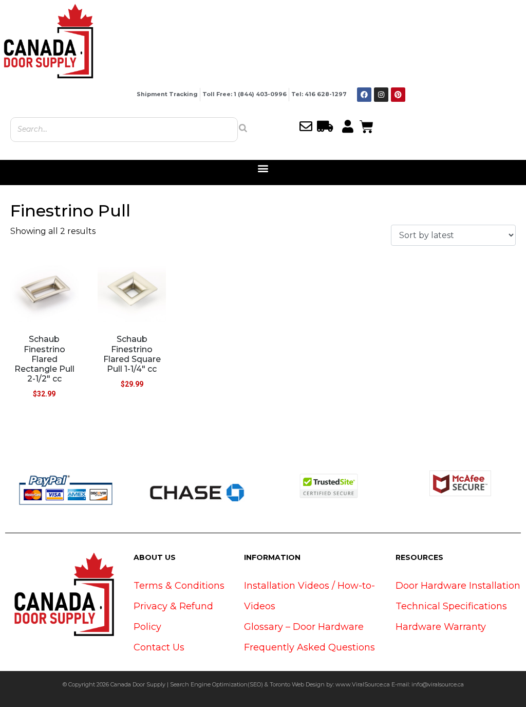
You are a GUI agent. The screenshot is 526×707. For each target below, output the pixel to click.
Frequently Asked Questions (309, 647)
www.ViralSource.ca (362, 684)
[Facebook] (364, 94)
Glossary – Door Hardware (304, 626)
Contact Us (159, 647)
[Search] (243, 128)
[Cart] (366, 125)
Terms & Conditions (179, 585)
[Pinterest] (398, 94)
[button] (263, 168)
